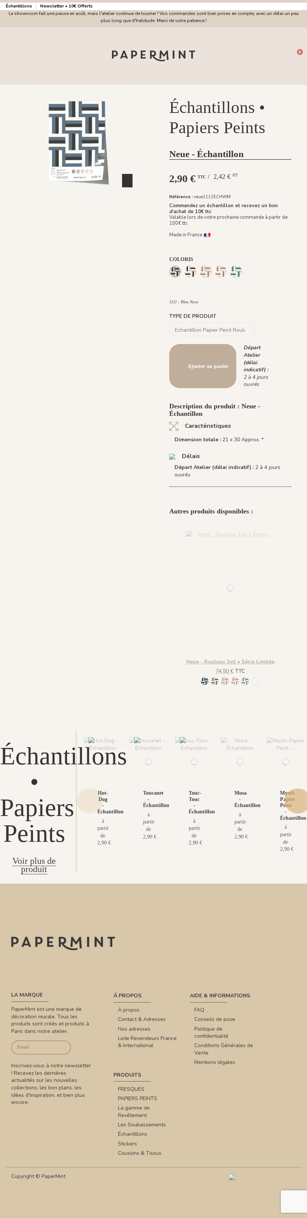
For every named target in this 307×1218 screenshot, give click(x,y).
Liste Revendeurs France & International (147, 1042)
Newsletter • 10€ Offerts (66, 6)
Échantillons (19, 6)
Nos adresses (134, 1029)
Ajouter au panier (208, 366)
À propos (129, 1009)
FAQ (199, 1009)
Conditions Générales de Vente (223, 1049)
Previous (89, 801)
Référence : (181, 197)
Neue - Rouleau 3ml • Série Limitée (230, 661)
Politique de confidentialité (211, 1032)
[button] (76, 199)
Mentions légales (214, 1062)
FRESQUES (131, 1089)
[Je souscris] (64, 1047)
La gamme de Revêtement (134, 1111)
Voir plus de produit (34, 865)
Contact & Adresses (142, 1019)
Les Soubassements (142, 1124)
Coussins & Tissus (139, 1153)
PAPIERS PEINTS (137, 1098)
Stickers (127, 1143)
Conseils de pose (214, 1019)
